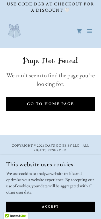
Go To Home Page (50, 104)
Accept (50, 207)
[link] (14, 31)
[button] (89, 31)
